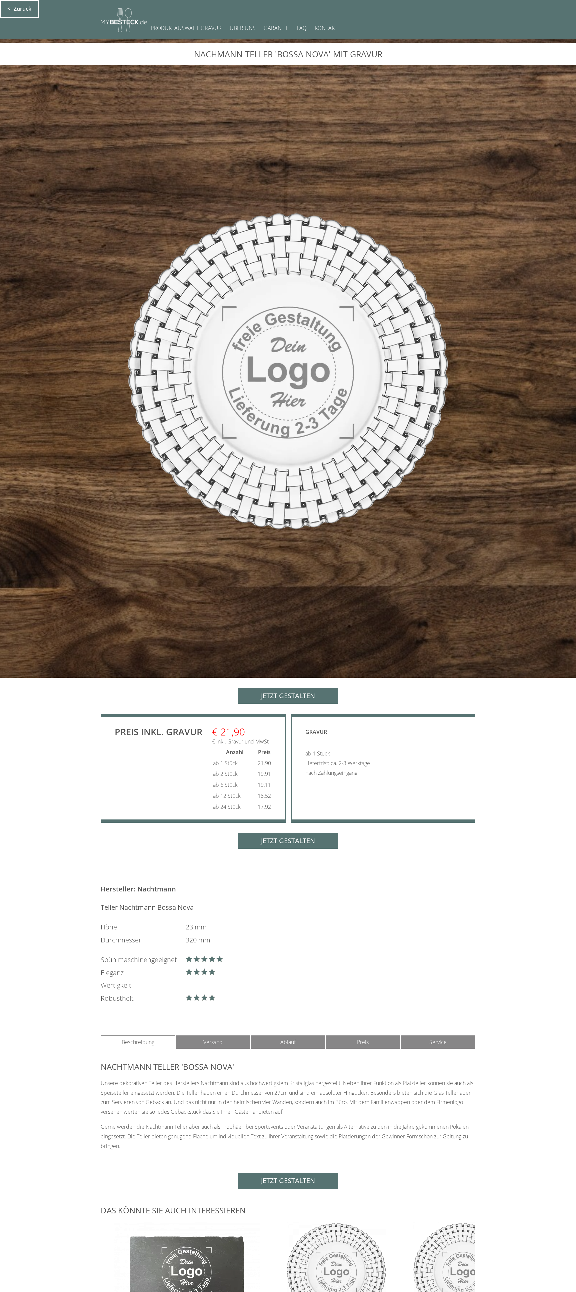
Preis (363, 1042)
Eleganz (112, 972)
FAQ (302, 28)
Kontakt (326, 28)
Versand (213, 1042)
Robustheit (117, 998)
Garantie (276, 28)
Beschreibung (138, 1042)
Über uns (243, 28)
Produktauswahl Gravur (186, 28)
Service (438, 1042)
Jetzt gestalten (288, 695)
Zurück (22, 8)
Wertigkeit (116, 985)
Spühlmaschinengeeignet (139, 959)
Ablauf (288, 1042)
